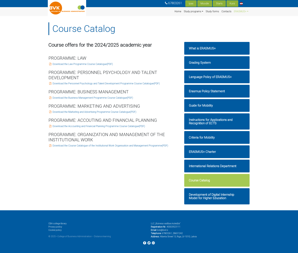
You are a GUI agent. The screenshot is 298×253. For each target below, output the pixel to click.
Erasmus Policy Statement (207, 91)
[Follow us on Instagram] (153, 242)
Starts (219, 3)
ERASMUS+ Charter (202, 152)
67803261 (175, 3)
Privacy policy (55, 227)
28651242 (178, 233)
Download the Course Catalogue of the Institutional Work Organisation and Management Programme (107, 145)
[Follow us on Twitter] (149, 242)
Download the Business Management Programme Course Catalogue (90, 97)
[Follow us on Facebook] (144, 242)
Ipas (191, 3)
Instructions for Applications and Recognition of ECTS (211, 121)
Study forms (212, 11)
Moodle (205, 3)
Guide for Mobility (201, 105)
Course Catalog (199, 180)
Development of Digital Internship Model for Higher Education (211, 196)
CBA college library (57, 223)
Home (178, 11)
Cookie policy (55, 230)
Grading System (200, 62)
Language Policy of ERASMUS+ (210, 77)
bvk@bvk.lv (162, 230)
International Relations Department (212, 166)
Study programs (192, 11)
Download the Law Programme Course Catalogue (80, 64)
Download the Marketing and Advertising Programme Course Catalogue (91, 111)
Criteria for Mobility (202, 137)
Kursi (232, 3)
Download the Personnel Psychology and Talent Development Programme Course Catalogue (103, 83)
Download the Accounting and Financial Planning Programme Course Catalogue (96, 126)
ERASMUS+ (240, 11)
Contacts (226, 11)
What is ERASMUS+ (202, 48)
